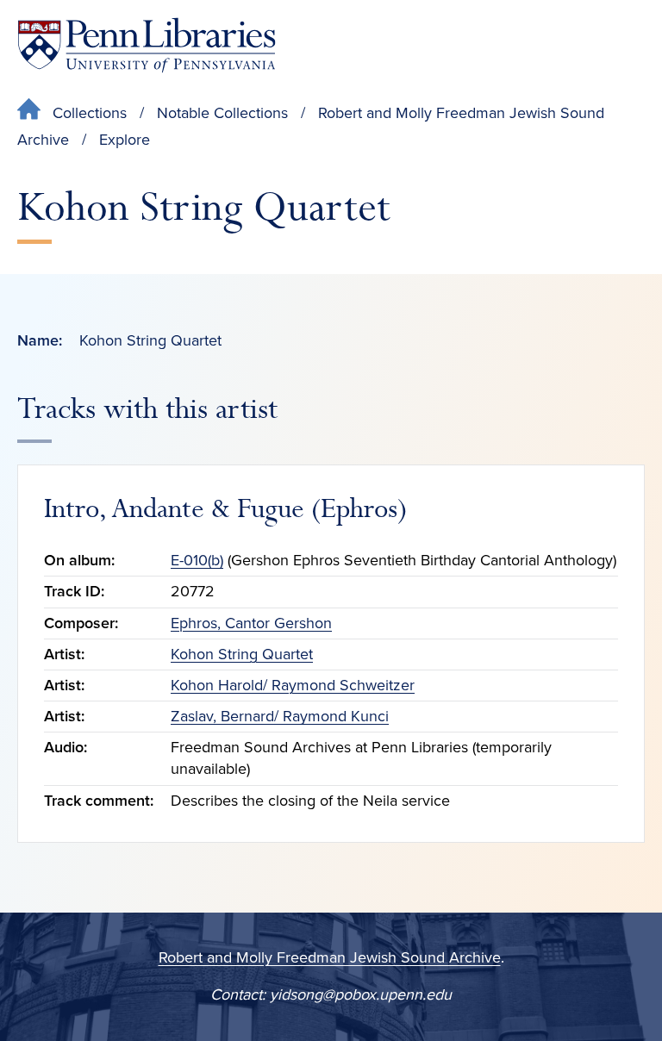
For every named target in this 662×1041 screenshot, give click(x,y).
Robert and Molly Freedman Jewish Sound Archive (330, 957)
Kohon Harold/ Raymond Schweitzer (293, 685)
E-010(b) (197, 560)
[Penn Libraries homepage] (146, 45)
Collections (90, 112)
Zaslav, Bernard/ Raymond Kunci (280, 716)
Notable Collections (222, 112)
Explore (124, 139)
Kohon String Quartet (242, 654)
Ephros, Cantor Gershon (251, 623)
